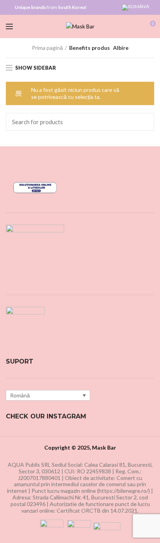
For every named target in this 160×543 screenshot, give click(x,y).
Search (143, 122)
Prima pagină (47, 47)
